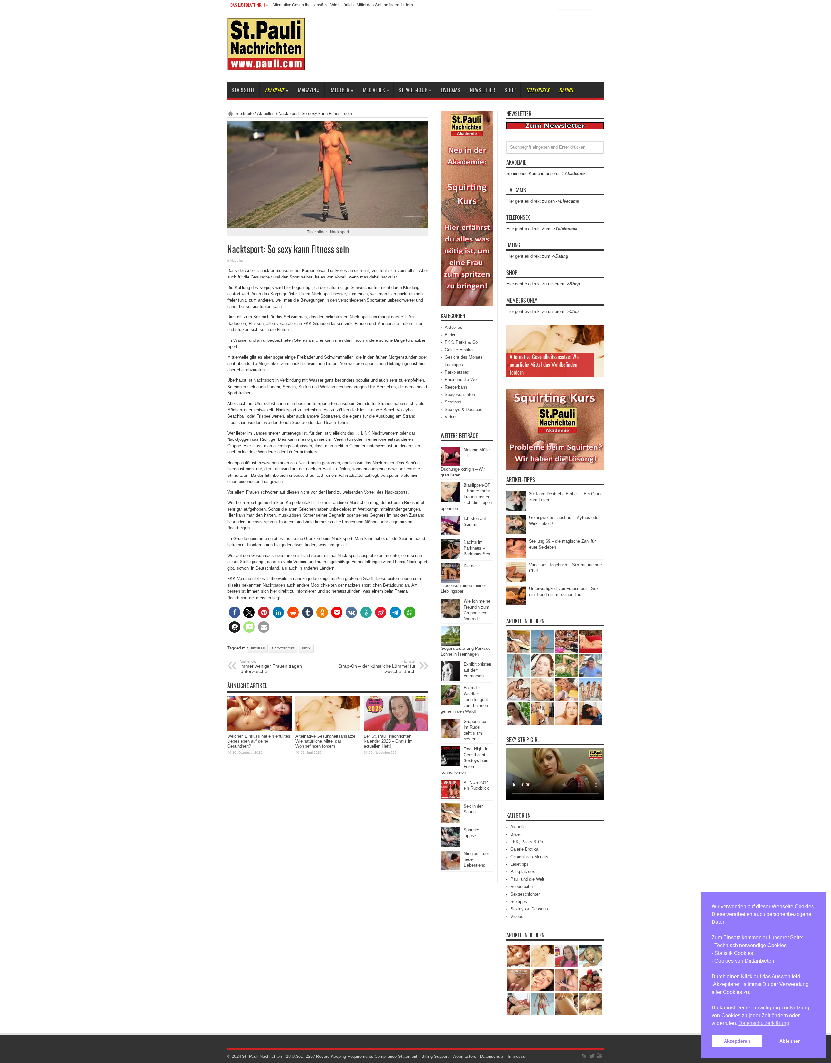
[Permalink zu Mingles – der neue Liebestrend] (450, 868)
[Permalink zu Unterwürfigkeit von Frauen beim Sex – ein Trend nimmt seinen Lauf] (516, 603)
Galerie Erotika (459, 349)
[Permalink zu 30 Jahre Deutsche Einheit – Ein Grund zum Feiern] (516, 509)
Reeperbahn (456, 387)
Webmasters (464, 1056)
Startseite (243, 90)
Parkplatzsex (457, 372)
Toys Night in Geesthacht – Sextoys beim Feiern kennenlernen (465, 761)
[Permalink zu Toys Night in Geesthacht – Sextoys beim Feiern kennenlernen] (450, 764)
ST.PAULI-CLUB (415, 90)
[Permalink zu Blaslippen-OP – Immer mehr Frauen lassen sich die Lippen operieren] (450, 500)
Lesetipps (454, 364)
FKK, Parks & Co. (462, 342)
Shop (510, 90)
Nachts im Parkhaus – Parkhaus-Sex (477, 548)
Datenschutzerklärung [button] (763, 1023)
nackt (386, 277)
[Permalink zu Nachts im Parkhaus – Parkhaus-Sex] (450, 557)
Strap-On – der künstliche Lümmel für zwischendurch (377, 667)
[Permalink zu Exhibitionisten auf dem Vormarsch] (450, 679)
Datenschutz (492, 1056)
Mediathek (376, 90)
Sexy (306, 648)
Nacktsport (283, 648)
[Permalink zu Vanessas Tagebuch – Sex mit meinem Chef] (516, 580)
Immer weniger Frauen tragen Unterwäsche (271, 667)
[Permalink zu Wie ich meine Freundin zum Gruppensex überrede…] (450, 616)
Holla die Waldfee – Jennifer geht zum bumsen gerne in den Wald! (464, 700)
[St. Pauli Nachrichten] (266, 65)
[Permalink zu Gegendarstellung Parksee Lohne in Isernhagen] (450, 644)
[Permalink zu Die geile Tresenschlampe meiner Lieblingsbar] (450, 581)
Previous (597, 332)
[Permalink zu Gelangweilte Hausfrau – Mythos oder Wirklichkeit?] (516, 532)
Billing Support (435, 1056)
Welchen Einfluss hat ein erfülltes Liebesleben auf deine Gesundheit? (258, 741)
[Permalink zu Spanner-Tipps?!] (450, 845)
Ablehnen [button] (790, 1041)
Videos (451, 416)
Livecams (450, 90)
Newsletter (482, 90)
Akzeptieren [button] (737, 1041)
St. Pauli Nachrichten (262, 1056)
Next (597, 342)
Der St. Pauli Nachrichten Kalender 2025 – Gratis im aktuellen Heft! (388, 741)
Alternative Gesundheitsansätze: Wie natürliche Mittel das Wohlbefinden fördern (326, 741)
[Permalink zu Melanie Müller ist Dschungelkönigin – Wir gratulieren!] (450, 465)
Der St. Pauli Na (286, 5)
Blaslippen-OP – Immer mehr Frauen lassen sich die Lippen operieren (466, 497)
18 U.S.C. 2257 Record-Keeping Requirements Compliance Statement (351, 1056)
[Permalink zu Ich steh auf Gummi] (450, 533)
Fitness (258, 648)
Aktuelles (266, 113)
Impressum (518, 1056)
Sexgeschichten (460, 394)
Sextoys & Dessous (463, 409)
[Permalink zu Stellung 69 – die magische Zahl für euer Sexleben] (516, 556)
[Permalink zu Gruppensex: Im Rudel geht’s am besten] (450, 736)
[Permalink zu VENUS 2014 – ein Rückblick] (450, 797)
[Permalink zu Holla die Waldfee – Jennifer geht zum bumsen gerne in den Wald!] (450, 703)
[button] (234, 612)
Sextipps (453, 402)
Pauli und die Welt (462, 379)
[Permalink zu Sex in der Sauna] (450, 821)
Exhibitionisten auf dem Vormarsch (477, 670)
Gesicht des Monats (464, 357)
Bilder (450, 334)
